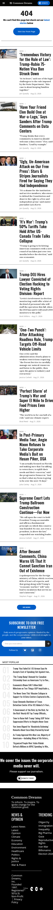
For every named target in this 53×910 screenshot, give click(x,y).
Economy (16, 840)
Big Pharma (45, 833)
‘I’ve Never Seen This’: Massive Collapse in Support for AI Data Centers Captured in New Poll (32, 695)
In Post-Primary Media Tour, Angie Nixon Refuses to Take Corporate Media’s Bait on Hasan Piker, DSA (33, 447)
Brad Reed (23, 422)
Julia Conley (24, 485)
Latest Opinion (16, 832)
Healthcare (17, 851)
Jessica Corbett (25, 377)
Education (17, 844)
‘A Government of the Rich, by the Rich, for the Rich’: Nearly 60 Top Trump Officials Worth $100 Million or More (31, 711)
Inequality (44, 829)
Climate (15, 836)
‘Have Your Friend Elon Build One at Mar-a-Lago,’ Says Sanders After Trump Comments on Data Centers (35, 119)
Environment (18, 847)
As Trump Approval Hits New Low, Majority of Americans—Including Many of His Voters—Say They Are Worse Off (31, 736)
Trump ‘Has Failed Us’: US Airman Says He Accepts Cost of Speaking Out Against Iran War (31, 670)
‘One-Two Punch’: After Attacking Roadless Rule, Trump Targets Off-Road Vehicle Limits (36, 339)
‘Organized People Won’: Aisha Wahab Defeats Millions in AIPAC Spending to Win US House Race (30, 745)
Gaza (41, 836)
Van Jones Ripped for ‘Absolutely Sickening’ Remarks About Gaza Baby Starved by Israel (31, 728)
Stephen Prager (25, 596)
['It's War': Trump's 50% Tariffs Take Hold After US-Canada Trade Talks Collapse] (8, 221)
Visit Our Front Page (26, 31)
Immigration (45, 825)
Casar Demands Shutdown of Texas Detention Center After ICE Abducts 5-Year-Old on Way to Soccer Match (31, 703)
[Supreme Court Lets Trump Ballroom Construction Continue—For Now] (8, 497)
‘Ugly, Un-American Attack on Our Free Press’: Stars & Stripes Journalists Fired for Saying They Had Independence (35, 173)
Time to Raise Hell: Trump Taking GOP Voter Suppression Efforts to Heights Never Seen (31, 720)
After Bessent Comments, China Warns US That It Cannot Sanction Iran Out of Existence (35, 560)
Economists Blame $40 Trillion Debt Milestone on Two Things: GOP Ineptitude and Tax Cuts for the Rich (32, 686)
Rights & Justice (16, 860)
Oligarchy (43, 822)
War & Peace (18, 865)
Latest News (18, 826)
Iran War (43, 846)
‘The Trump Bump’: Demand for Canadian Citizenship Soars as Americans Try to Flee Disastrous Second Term (30, 678)
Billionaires (44, 850)
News (21, 51)
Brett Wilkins (24, 316)
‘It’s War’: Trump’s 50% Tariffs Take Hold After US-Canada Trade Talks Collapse (34, 231)
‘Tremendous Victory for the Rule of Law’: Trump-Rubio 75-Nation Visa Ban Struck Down (35, 64)
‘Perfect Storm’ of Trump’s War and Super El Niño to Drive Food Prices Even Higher (36, 400)
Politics (15, 854)
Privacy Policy (16, 901)
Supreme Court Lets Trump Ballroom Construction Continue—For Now (34, 505)
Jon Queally (24, 94)
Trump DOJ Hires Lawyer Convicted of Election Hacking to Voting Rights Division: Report (35, 283)
